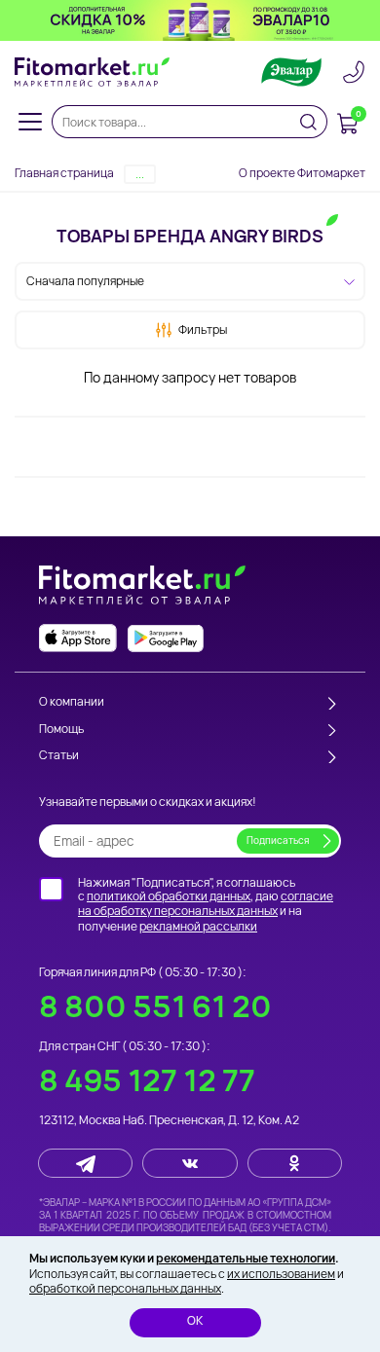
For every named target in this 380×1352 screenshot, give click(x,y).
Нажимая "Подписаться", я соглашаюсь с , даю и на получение (205, 904)
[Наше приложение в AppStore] (78, 638)
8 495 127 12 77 (147, 1080)
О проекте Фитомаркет (302, 172)
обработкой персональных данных (125, 1288)
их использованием (281, 1273)
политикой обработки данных (168, 896)
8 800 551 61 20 (155, 1006)
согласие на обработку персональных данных (205, 904)
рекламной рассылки (198, 926)
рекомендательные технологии (245, 1258)
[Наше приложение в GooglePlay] (166, 638)
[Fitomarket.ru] (93, 72)
